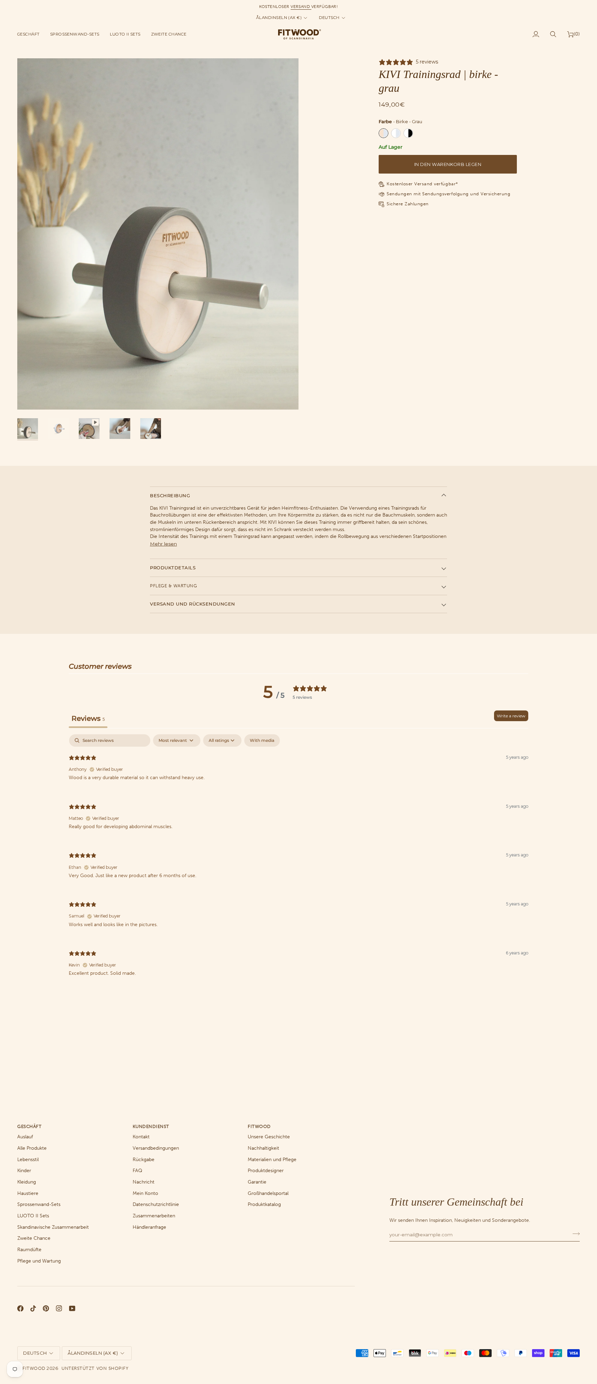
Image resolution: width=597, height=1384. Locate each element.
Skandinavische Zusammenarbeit (53, 1227)
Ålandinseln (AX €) (279, 17)
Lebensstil (28, 1159)
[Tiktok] (33, 1308)
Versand (301, 6)
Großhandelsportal (268, 1193)
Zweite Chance (33, 1238)
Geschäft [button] (29, 1126)
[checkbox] (262, 740)
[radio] (383, 133)
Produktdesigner (266, 1171)
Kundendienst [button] (151, 1126)
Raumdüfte (29, 1250)
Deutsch (329, 17)
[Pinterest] (46, 1308)
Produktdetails (173, 567)
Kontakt (141, 1137)
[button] (31, 34)
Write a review (511, 715)
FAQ (137, 1171)
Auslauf (25, 1137)
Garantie (257, 1182)
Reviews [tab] (88, 718)
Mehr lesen (163, 544)
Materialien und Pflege (272, 1159)
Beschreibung (170, 495)
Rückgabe (143, 1159)
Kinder (24, 1171)
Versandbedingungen (156, 1148)
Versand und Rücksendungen (192, 604)
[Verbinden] (574, 1233)
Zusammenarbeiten (154, 1216)
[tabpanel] (298, 861)
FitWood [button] (259, 1126)
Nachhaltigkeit (263, 1148)
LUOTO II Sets (33, 1216)
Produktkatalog (264, 1204)
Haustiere (27, 1193)
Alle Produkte (32, 1148)
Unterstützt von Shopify (94, 1368)
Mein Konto (145, 1193)
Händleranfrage (149, 1227)
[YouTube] (72, 1308)
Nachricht (143, 1182)
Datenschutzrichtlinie (156, 1204)
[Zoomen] (30, 397)
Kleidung (26, 1182)
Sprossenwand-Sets (38, 1204)
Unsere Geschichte (269, 1137)
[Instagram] (59, 1308)
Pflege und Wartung (39, 1261)
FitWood (34, 1368)
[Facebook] (20, 1308)
